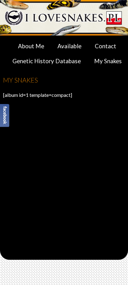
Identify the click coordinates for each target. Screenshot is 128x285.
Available (69, 46)
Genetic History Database (46, 61)
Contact (105, 46)
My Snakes (108, 61)
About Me (31, 46)
